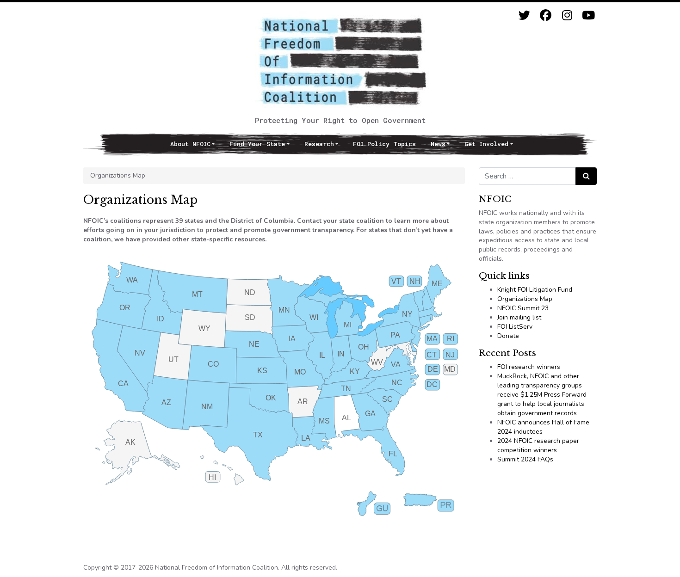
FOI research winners (528, 366)
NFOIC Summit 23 (523, 308)
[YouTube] (588, 15)
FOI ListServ (514, 326)
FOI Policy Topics (384, 144)
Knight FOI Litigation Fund (534, 289)
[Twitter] (524, 15)
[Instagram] (566, 15)
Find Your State (257, 144)
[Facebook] (545, 15)
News (438, 144)
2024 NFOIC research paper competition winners (538, 445)
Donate (508, 335)
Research (319, 144)
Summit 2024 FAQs (525, 459)
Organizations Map (524, 299)
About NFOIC (190, 144)
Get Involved (486, 144)
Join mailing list (519, 317)
